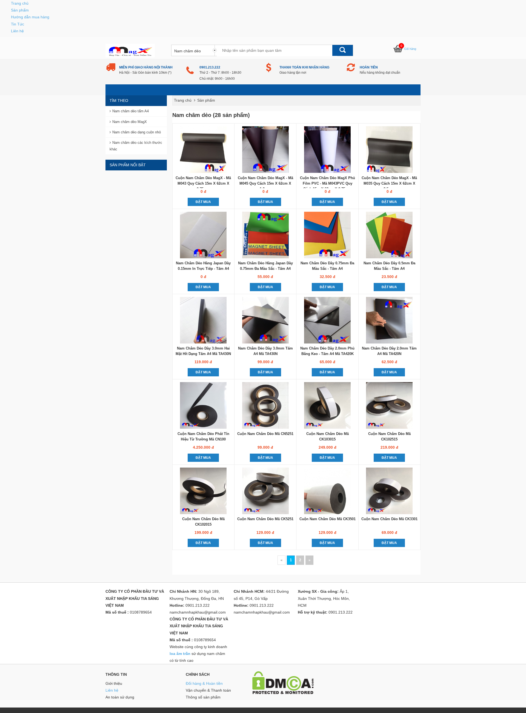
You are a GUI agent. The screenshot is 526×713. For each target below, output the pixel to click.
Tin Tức (17, 24)
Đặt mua (203, 202)
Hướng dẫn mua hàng (30, 17)
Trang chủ (19, 3)
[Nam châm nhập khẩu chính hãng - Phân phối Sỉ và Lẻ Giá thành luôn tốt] (130, 50)
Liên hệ (17, 31)
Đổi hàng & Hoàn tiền (204, 683)
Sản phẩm (20, 10)
